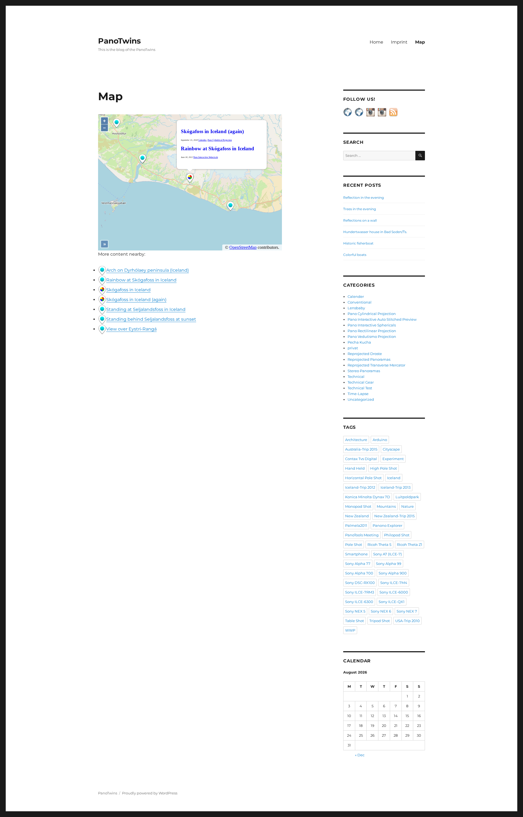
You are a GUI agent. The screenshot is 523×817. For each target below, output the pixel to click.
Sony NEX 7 (407, 611)
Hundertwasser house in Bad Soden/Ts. (375, 232)
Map (420, 42)
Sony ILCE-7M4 (393, 582)
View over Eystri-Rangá (131, 329)
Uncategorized (361, 399)
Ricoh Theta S (379, 544)
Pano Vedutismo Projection (372, 336)
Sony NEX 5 (355, 611)
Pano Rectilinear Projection (372, 331)
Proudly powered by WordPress (149, 793)
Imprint (399, 42)
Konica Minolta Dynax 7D (367, 497)
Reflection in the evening (363, 197)
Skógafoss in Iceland (128, 289)
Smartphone (356, 554)
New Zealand (357, 516)
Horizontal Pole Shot (363, 478)
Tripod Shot (379, 621)
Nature (407, 506)
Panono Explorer (387, 525)
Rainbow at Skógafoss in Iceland (141, 280)
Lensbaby (356, 308)
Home (376, 42)
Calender (356, 296)
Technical (356, 376)
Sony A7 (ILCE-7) (387, 554)
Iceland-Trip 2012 (360, 487)
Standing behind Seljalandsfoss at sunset (151, 319)
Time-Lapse (358, 393)
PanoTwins (119, 40)
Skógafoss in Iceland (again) (136, 299)
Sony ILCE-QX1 (392, 601)
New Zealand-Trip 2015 (394, 516)
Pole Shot (353, 544)
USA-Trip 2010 (407, 621)
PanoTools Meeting (362, 535)
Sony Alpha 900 (393, 573)
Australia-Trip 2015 (361, 449)
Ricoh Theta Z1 (409, 544)
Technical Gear (361, 382)
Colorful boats (354, 255)
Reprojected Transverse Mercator (376, 365)
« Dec (359, 755)
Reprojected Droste (365, 353)
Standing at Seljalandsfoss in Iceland (146, 309)
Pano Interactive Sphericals (372, 325)
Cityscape (391, 449)
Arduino (380, 439)
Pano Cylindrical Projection (372, 313)
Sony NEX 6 (381, 611)
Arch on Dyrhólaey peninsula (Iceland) (147, 270)
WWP (350, 630)
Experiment (393, 459)
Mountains (386, 506)
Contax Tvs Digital (361, 459)
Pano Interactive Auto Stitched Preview (382, 319)
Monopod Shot (358, 506)
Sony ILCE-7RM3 (359, 592)
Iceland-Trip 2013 (396, 487)
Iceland (393, 478)
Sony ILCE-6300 (359, 601)
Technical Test (360, 388)
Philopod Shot (396, 535)
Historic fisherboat (358, 243)
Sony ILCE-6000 (393, 592)
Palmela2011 (356, 525)
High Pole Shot (383, 468)
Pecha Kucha (359, 342)
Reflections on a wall (360, 220)
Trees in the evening (359, 209)
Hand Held (355, 468)
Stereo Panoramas (364, 371)
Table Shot (354, 621)
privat (353, 348)
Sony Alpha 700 (359, 573)
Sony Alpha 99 (388, 563)
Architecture (356, 439)
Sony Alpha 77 (357, 563)
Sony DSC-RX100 (360, 582)
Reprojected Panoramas (369, 359)
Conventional (360, 302)
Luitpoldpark (407, 497)
